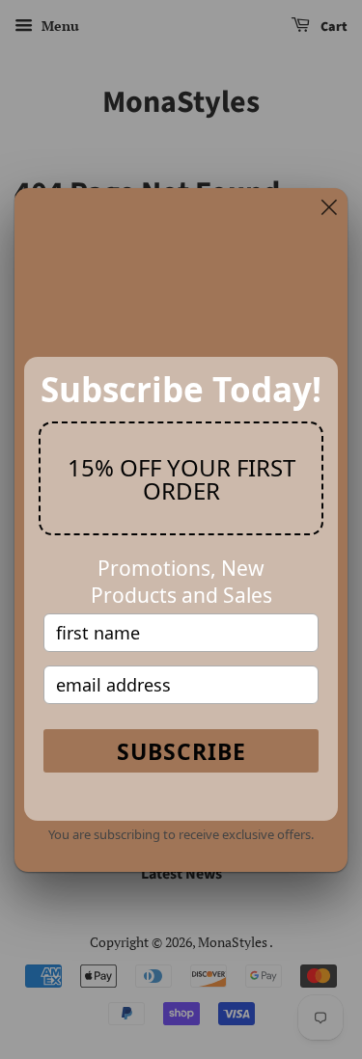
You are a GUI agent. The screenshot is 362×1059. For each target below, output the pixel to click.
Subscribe (181, 751)
